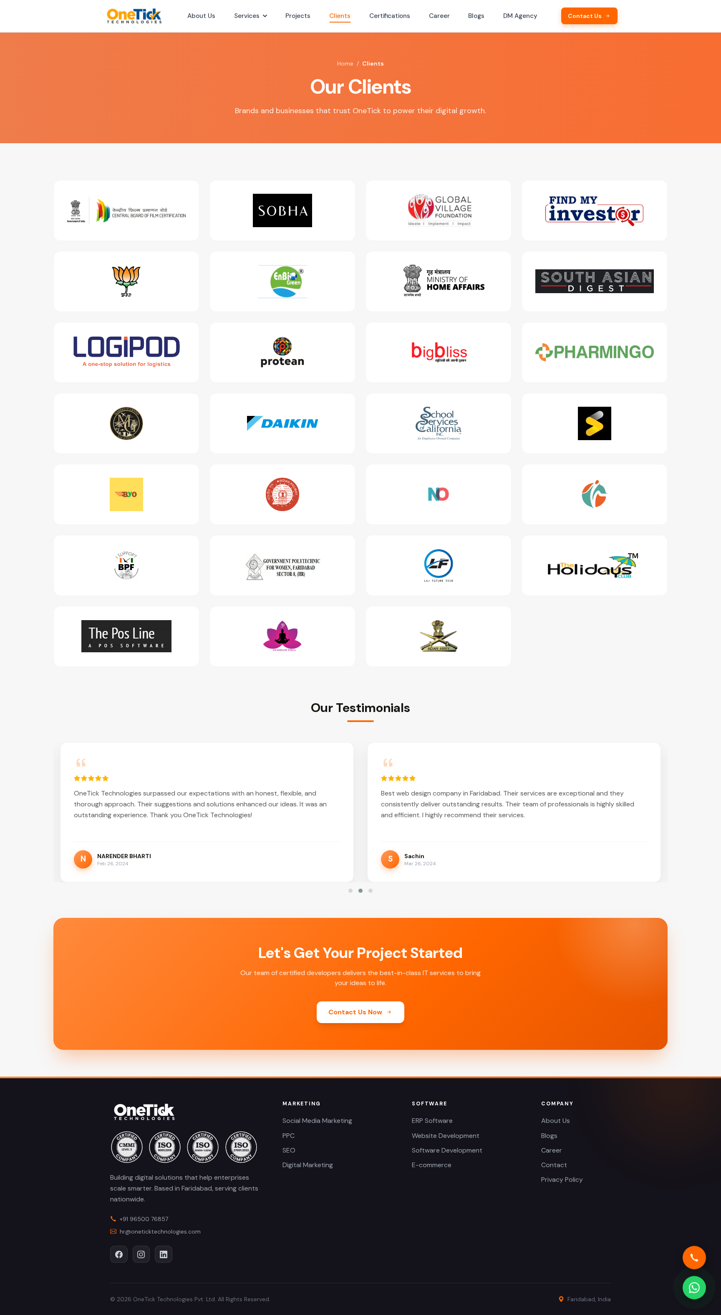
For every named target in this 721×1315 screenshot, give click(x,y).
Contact (554, 1164)
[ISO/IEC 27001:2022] (241, 1147)
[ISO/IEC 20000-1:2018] (202, 1147)
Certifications (389, 16)
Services (247, 16)
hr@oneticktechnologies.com (160, 1231)
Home (345, 63)
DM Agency (520, 16)
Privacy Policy (562, 1179)
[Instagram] (141, 1254)
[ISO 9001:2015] (165, 1147)
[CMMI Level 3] (127, 1147)
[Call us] (694, 1256)
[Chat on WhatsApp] (694, 1286)
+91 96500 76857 (144, 1219)
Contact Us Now (355, 1012)
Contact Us (585, 16)
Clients (339, 16)
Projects (297, 16)
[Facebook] (119, 1254)
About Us (201, 16)
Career (439, 16)
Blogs (476, 16)
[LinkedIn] (163, 1254)
